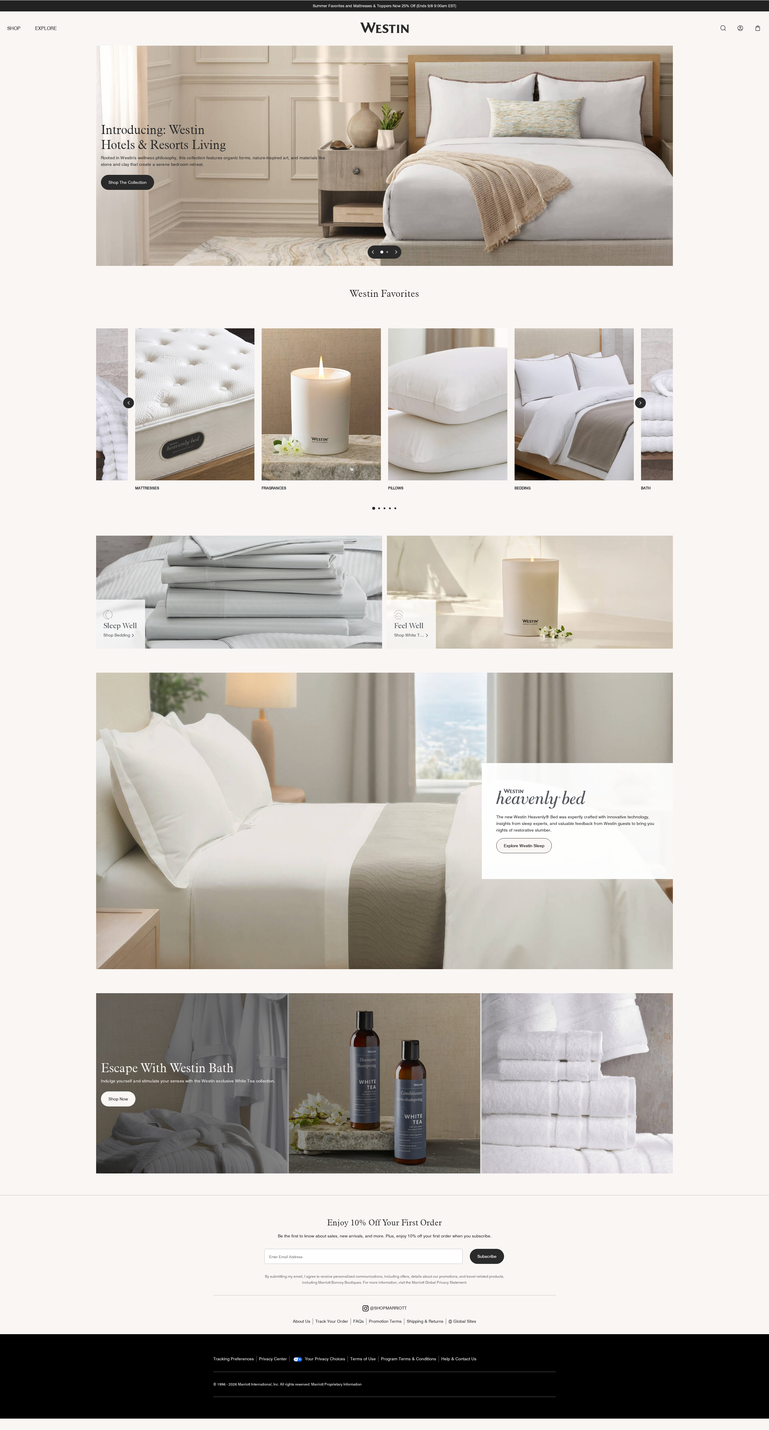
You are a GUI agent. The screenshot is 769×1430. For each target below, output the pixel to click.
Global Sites (464, 1321)
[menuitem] (21, 29)
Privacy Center (273, 1358)
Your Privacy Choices (324, 1358)
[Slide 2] (387, 252)
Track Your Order (331, 1321)
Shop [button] (14, 28)
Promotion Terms (385, 1321)
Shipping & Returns (425, 1321)
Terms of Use (363, 1358)
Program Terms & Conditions (408, 1358)
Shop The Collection (131, 182)
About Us (301, 1321)
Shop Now (121, 1098)
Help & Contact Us (458, 1358)
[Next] (396, 252)
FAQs (358, 1321)
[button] (758, 28)
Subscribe (487, 1256)
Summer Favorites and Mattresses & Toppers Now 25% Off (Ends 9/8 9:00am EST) (384, 5)
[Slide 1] (381, 252)
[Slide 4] (389, 508)
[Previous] (372, 252)
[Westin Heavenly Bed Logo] (540, 798)
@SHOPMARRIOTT (388, 1308)
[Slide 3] (384, 508)
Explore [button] (46, 28)
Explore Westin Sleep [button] (524, 845)
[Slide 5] (395, 508)
